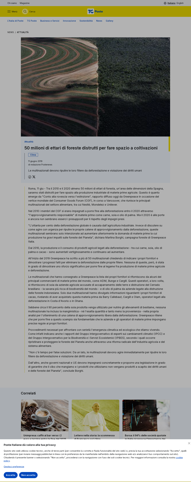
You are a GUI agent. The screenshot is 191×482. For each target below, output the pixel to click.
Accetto (10, 475)
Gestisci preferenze (14, 466)
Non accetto (28, 475)
